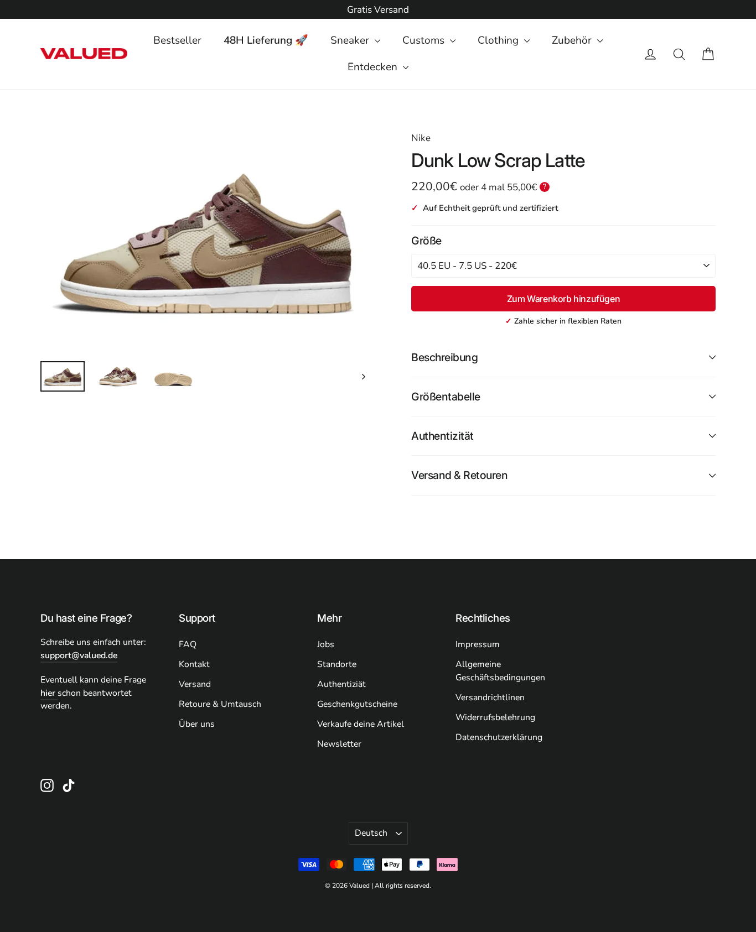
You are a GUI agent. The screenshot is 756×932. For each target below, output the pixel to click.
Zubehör (573, 40)
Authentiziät (341, 684)
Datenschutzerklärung (498, 737)
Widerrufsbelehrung (495, 717)
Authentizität (442, 435)
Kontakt (194, 664)
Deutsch (371, 833)
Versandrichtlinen (490, 697)
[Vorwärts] (363, 376)
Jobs (325, 644)
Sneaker (351, 40)
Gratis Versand (378, 9)
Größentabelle (445, 396)
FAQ (187, 644)
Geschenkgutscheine (357, 704)
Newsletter (339, 744)
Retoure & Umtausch (220, 704)
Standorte (336, 664)
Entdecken (374, 67)
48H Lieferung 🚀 (266, 40)
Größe (426, 240)
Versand (195, 684)
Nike (421, 138)
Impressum (477, 644)
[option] (378, 10)
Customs (424, 40)
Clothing (499, 40)
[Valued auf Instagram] (47, 785)
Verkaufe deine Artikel (360, 724)
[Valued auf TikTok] (68, 785)
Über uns (197, 724)
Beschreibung (444, 357)
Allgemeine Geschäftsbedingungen (500, 671)
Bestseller (177, 40)
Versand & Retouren (459, 475)
